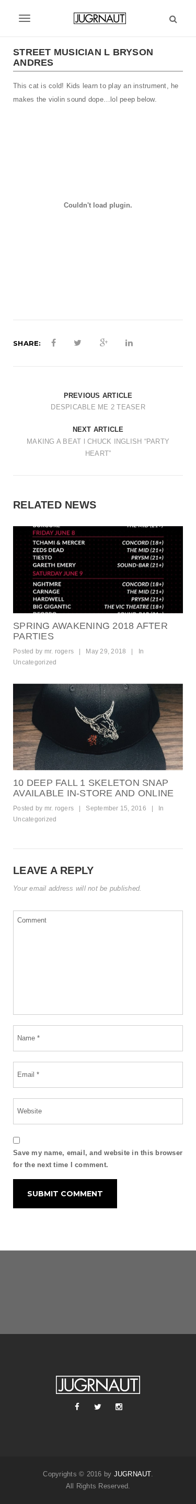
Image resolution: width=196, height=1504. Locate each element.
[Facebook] (77, 1407)
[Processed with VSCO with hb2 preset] (98, 727)
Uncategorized (34, 662)
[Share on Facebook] (53, 343)
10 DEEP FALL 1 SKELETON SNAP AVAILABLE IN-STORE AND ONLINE (93, 788)
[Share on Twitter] (78, 343)
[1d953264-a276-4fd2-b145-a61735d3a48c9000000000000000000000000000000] (98, 569)
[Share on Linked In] (129, 343)
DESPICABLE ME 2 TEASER (98, 407)
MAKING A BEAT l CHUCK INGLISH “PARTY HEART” (98, 447)
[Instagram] (119, 1407)
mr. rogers (59, 651)
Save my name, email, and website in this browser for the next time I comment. (97, 1159)
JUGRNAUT (132, 1474)
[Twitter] (98, 1407)
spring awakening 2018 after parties (90, 631)
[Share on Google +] (104, 343)
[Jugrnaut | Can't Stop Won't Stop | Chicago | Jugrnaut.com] (98, 18)
